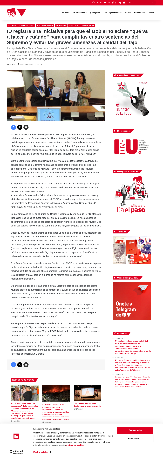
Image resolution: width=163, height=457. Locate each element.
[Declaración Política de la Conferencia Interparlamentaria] (87, 393)
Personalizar (133, 438)
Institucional (73, 25)
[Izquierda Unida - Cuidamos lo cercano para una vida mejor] (16, 12)
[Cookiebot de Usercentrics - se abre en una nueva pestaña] (16, 452)
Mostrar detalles (40, 452)
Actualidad (80, 13)
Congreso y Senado (26, 25)
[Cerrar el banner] (159, 427)
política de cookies (75, 445)
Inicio (67, 13)
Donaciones (139, 13)
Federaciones (61, 25)
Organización (113, 13)
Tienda (151, 13)
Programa (95, 13)
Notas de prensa (88, 25)
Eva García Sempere (45, 25)
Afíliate (128, 13)
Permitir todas (135, 430)
